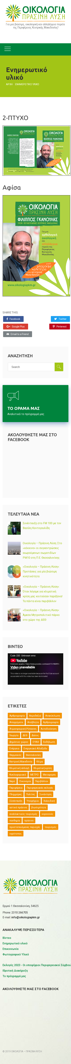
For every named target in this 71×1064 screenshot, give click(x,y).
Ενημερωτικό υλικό (15, 943)
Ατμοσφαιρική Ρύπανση (22, 728)
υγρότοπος (15, 833)
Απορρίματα (16, 722)
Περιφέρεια (15, 787)
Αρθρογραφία (50, 722)
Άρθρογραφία (17, 715)
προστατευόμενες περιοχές (24, 827)
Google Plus (18, 326)
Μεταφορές (49, 774)
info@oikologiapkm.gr (25, 917)
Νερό (12, 781)
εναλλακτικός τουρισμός (23, 814)
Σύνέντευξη (15, 801)
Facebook (15, 319)
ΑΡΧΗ (9, 84)
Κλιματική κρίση (43, 768)
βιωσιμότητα (38, 807)
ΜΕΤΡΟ (34, 774)
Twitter (63, 319)
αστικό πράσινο (18, 807)
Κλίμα (40, 761)
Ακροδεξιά (35, 715)
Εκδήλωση (49, 742)
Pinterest (62, 326)
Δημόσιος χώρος (18, 742)
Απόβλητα (33, 722)
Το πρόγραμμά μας (14, 976)
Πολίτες (30, 794)
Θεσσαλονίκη (33, 755)
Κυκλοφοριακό (17, 774)
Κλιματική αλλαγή (19, 768)
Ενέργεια (14, 748)
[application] (35, 669)
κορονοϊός (47, 814)
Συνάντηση (45, 794)
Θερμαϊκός (15, 755)
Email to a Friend (20, 334)
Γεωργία (13, 735)
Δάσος (35, 735)
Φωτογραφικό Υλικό (16, 954)
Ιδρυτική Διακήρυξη (15, 970)
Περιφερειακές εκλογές (40, 787)
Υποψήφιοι (33, 801)
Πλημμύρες (15, 794)
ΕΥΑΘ (36, 742)
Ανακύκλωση (52, 715)
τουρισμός (51, 827)
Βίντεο (7, 938)
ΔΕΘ (25, 735)
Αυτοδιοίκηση (49, 728)
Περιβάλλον (41, 781)
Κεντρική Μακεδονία (20, 761)
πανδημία (14, 820)
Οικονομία (25, 781)
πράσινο (29, 820)
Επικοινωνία (10, 949)
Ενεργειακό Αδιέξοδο (35, 748)
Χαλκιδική (49, 801)
